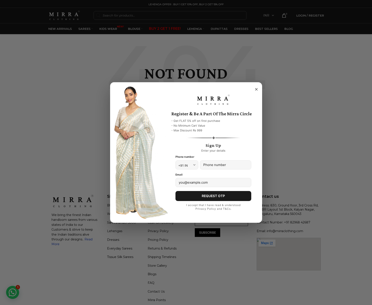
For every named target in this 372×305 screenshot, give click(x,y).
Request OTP (213, 196)
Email (178, 174)
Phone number (184, 156)
